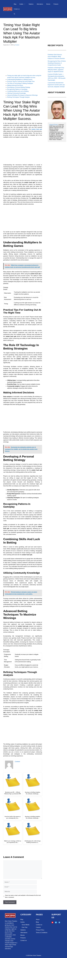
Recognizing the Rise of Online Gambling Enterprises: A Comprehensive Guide (57, 63)
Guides (21, 4)
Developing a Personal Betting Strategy (18, 87)
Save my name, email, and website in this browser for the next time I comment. (23, 896)
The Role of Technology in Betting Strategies (20, 83)
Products (56, 4)
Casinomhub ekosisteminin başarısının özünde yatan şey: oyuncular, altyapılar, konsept (56, 84)
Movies (48, 4)
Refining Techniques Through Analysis (18, 97)
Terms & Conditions (41, 932)
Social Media (25, 924)
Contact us (17, 9)
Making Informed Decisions (15, 85)
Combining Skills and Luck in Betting (18, 91)
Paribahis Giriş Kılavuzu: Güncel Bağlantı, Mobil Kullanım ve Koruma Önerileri (56, 56)
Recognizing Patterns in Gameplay (17, 89)
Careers (38, 927)
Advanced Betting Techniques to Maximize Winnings (22, 95)
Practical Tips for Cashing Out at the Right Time (21, 81)
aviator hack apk (36, 129)
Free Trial (24, 927)
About (37, 919)
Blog (15, 4)
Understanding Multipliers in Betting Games (19, 79)
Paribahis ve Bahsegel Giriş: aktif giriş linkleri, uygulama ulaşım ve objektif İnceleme (56, 69)
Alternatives (40, 4)
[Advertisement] (22, 60)
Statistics (31, 4)
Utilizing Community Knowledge (16, 93)
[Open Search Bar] (14, 13)
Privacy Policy (40, 930)
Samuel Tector (53, 124)
